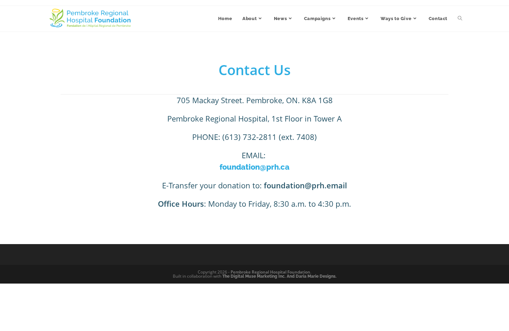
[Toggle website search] (460, 19)
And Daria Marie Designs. (312, 276)
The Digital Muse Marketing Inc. (254, 276)
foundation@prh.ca (254, 166)
